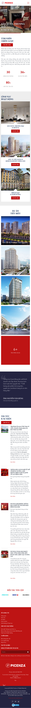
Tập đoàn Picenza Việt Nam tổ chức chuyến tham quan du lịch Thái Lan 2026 (19, 428)
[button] (3, 18)
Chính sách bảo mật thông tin (15, 698)
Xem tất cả (6, 422)
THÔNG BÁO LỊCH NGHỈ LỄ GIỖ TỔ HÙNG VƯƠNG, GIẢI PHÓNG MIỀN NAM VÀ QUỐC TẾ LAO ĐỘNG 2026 (20, 472)
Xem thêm (12, 462)
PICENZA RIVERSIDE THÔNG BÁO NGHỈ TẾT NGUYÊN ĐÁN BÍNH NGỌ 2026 (19, 505)
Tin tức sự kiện (5, 645)
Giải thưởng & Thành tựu (6, 623)
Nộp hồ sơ (3, 642)
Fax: (15, 680)
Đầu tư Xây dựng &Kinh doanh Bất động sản (15, 160)
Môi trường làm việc (5, 638)
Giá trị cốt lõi (4, 621)
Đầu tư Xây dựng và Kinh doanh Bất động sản (11, 631)
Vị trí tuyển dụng (5, 640)
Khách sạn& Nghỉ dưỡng (15, 193)
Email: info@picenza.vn (15, 677)
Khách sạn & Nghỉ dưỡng (7, 633)
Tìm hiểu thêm (7, 44)
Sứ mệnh (3, 619)
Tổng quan (3, 615)
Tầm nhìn (3, 617)
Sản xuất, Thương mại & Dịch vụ (8, 629)
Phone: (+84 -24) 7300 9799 (15, 672)
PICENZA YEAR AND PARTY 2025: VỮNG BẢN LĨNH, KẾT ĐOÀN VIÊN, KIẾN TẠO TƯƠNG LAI (20, 554)
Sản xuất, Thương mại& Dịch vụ (15, 127)
